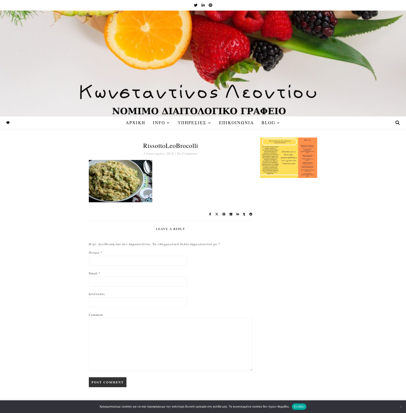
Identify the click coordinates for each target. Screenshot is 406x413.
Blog (268, 122)
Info (159, 122)
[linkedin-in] (204, 5)
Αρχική (135, 122)
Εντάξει (299, 406)
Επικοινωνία (236, 122)
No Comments (187, 153)
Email (94, 273)
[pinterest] (210, 5)
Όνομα (95, 252)
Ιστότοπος (97, 294)
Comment (96, 315)
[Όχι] (401, 407)
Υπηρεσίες (192, 122)
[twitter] (196, 5)
